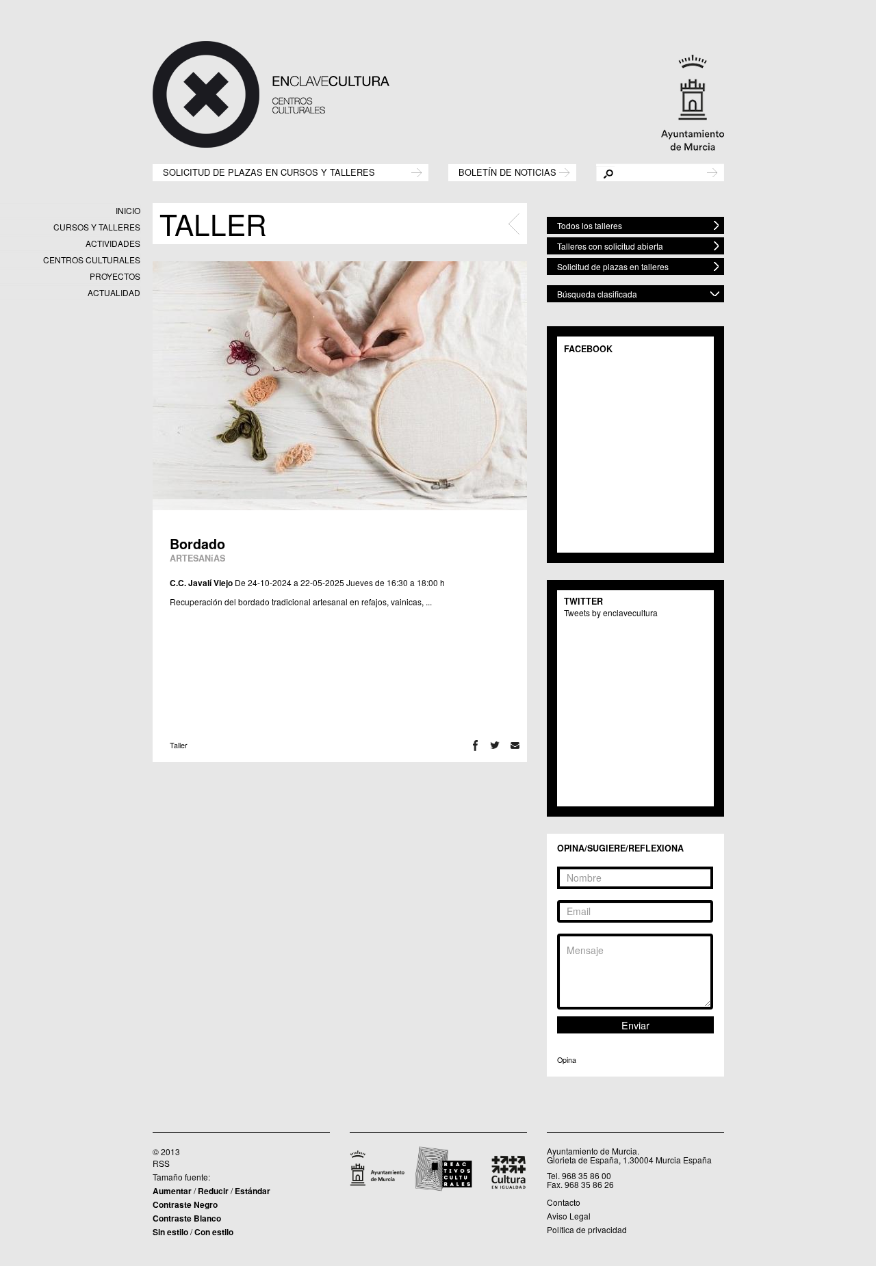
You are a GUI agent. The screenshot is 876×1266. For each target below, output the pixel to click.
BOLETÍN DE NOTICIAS (507, 171)
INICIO (128, 210)
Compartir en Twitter (495, 745)
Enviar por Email (515, 745)
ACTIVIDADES (113, 243)
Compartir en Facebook (475, 745)
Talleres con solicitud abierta (610, 246)
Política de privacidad (587, 1229)
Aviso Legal (569, 1216)
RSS (161, 1163)
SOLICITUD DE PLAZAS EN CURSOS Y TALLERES (269, 171)
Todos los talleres (589, 225)
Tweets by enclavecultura (611, 612)
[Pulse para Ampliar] (340, 385)
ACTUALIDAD (114, 292)
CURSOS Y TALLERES (96, 227)
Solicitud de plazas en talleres (613, 266)
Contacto (563, 1202)
